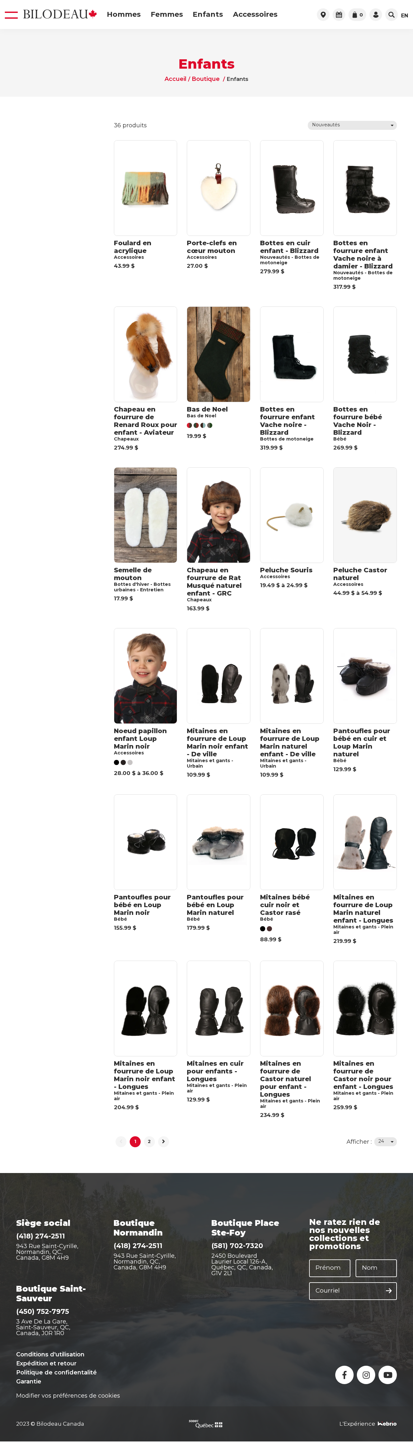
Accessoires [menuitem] (255, 14)
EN (404, 15)
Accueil (176, 79)
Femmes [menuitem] (167, 14)
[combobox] (352, 125)
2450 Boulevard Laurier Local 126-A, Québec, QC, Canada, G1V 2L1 (242, 1264)
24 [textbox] (381, 1141)
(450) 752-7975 (42, 1311)
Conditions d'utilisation (50, 1354)
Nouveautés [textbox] (326, 125)
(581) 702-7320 (237, 1246)
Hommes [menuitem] (124, 14)
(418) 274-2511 (40, 1236)
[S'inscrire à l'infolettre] (389, 1291)
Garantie (28, 1381)
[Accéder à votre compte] (375, 14)
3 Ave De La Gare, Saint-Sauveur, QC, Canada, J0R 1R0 (43, 1327)
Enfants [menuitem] (208, 14)
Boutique (205, 79)
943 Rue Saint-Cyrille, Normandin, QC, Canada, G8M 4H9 (47, 1252)
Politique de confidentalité (56, 1372)
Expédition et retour (46, 1363)
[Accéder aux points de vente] (323, 14)
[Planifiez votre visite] (339, 14)
